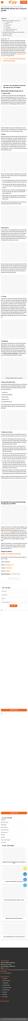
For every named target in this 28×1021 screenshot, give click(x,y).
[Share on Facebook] (9, 579)
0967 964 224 (6, 966)
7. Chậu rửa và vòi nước (10, 30)
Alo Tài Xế (3, 842)
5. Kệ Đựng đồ (8, 27)
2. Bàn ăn (7, 23)
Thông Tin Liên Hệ (7, 35)
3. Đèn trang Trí (8, 25)
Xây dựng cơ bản (5, 829)
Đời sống (3, 6)
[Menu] (2, 2)
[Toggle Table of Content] (24, 19)
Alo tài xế (5, 996)
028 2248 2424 (9, 964)
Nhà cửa (7, 6)
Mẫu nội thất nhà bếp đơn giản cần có (12, 20)
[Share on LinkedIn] (19, 579)
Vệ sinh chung (4, 832)
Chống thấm (3, 824)
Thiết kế (3, 837)
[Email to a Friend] (14, 579)
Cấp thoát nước (4, 822)
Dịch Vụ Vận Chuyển (5, 840)
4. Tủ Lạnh (7, 26)
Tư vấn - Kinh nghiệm (18, 6)
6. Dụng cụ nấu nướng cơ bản (11, 29)
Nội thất (11, 6)
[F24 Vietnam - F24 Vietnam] (12, 2)
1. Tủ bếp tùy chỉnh (9, 22)
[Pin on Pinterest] (16, 579)
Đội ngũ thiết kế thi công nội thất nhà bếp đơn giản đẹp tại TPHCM (13, 33)
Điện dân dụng (4, 827)
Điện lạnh (3, 819)
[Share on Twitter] (12, 579)
